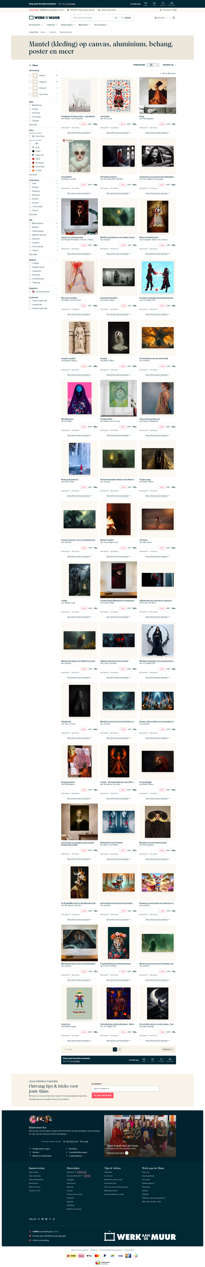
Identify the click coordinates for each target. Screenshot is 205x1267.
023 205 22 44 (72, 1141)
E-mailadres (97, 1084)
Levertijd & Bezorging (78, 1152)
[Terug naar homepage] (44, 17)
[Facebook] (46, 1219)
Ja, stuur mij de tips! (103, 1095)
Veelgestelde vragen (41, 1149)
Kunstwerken (34, 25)
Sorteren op (168, 65)
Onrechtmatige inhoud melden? (111, 1250)
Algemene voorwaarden (79, 1250)
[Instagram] (38, 1219)
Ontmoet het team (115, 1153)
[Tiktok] (53, 1219)
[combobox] (92, 18)
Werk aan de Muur (153, 1168)
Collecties (50, 25)
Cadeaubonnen (75, 1156)
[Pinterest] (42, 1219)
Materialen (83, 25)
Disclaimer (94, 1250)
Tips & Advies (100, 25)
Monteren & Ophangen (42, 1156)
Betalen (36, 1152)
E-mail (85, 1141)
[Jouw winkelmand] (173, 17)
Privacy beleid (129, 1250)
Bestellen (73, 1149)
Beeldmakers (67, 25)
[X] (50, 1219)
